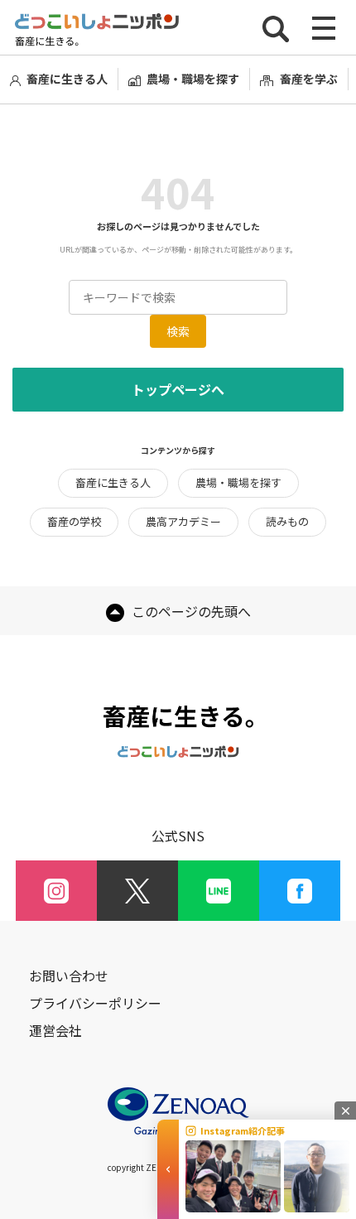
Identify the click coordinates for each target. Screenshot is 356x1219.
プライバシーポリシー (95, 1003)
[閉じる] (345, 1110)
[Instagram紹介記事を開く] (168, 1169)
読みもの (287, 521)
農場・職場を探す (193, 78)
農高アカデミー (183, 521)
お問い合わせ (68, 976)
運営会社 (55, 1030)
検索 (178, 331)
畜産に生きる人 (67, 78)
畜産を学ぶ (308, 78)
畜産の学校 (74, 521)
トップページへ (178, 389)
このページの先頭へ (189, 611)
